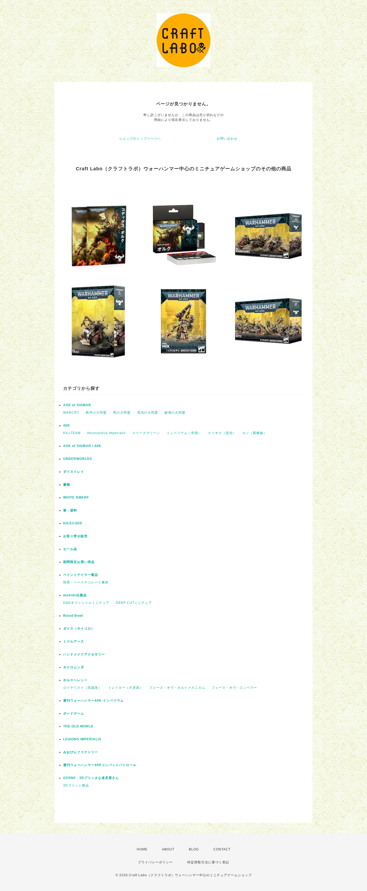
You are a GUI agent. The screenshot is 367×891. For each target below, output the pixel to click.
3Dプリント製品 (76, 785)
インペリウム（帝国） (184, 433)
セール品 (70, 549)
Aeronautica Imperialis (106, 433)
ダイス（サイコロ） (79, 628)
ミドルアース (73, 641)
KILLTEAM (72, 433)
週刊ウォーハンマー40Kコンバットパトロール (99, 765)
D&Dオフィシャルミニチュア (86, 603)
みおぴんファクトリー (80, 752)
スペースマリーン (146, 433)
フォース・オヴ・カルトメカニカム (177, 688)
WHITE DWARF (76, 497)
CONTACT (222, 849)
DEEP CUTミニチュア (134, 603)
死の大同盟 (122, 412)
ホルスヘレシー (75, 680)
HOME (142, 849)
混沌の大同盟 (147, 412)
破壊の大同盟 (174, 412)
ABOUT (168, 849)
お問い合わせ (227, 138)
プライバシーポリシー (155, 862)
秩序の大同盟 (96, 412)
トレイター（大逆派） (125, 688)
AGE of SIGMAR (77, 405)
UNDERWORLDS (77, 459)
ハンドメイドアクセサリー (84, 654)
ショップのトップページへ (140, 138)
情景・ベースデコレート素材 (86, 582)
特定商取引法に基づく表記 (208, 862)
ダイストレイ (73, 472)
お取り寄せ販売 (75, 536)
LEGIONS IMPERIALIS (82, 739)
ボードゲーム (73, 713)
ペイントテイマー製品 (80, 575)
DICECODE (72, 523)
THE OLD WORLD (78, 726)
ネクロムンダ (73, 667)
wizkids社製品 (75, 595)
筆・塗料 (70, 510)
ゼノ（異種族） (254, 433)
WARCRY (71, 412)
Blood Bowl (73, 616)
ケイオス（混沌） (222, 433)
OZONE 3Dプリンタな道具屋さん (91, 778)
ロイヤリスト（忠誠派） (82, 688)
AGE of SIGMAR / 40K (82, 446)
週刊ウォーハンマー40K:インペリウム (93, 700)
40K (66, 425)
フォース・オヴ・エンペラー (234, 688)
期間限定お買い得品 (79, 562)
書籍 (66, 484)
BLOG (194, 849)
